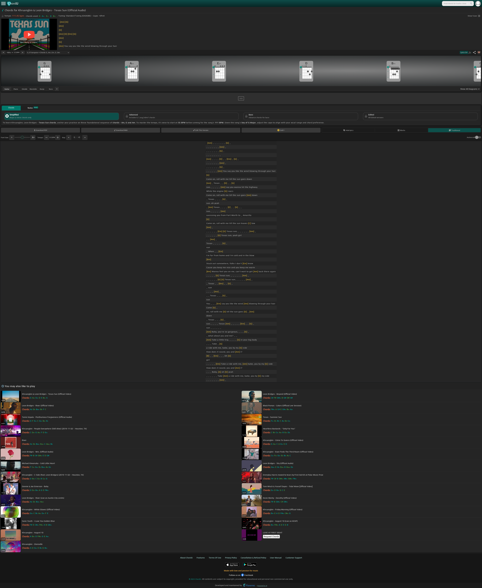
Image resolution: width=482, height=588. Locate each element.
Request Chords (271, 536)
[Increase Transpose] (84, 137)
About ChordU (186, 557)
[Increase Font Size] (33, 137)
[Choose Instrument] (57, 89)
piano (16, 89)
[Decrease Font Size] (11, 137)
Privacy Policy (231, 557)
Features (201, 557)
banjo (42, 89)
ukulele (24, 89)
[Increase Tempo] (22, 52)
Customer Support (294, 557)
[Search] (471, 3)
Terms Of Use (215, 557)
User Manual (276, 557)
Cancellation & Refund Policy (253, 557)
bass (51, 89)
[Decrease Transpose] (68, 137)
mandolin (33, 89)
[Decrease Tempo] (3, 52)
